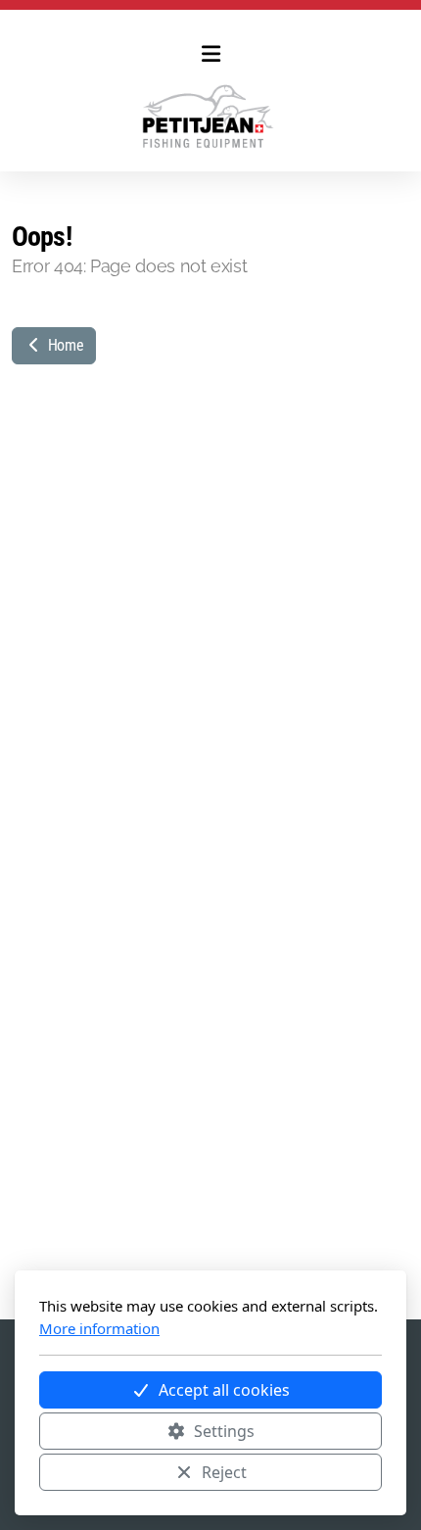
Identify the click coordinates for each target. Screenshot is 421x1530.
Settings (224, 1431)
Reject (224, 1472)
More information (99, 1328)
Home (63, 345)
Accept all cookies (224, 1390)
